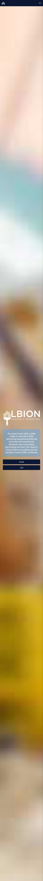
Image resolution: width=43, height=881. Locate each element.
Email (21, 462)
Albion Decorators (5, 3)
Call (21, 467)
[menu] (40, 3)
